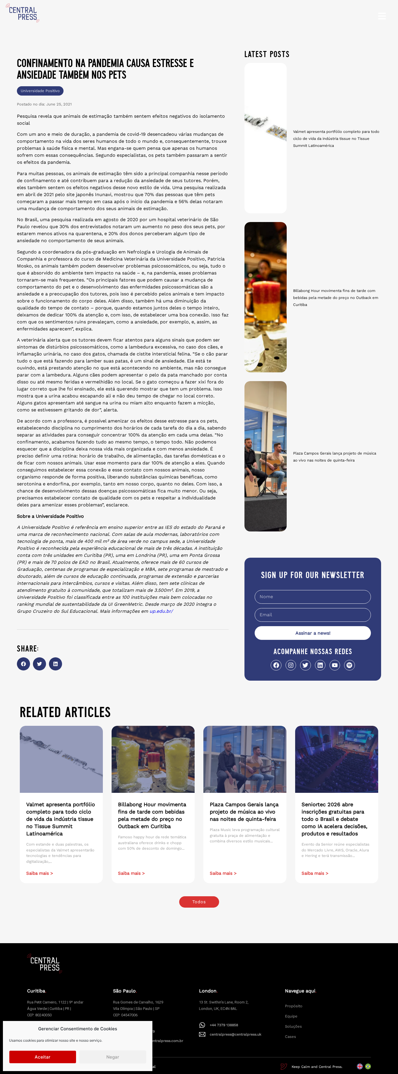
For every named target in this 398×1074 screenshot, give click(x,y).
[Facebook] (276, 665)
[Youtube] (335, 665)
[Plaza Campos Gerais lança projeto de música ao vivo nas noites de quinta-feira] (265, 456)
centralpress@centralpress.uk (235, 1034)
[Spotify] (349, 665)
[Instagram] (291, 665)
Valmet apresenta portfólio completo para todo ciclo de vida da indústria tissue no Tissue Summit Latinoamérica (336, 138)
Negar (112, 1057)
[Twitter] (305, 665)
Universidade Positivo (40, 91)
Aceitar (42, 1057)
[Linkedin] (320, 665)
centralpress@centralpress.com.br (153, 1041)
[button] (23, 663)
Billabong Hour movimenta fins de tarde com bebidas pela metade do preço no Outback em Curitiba (335, 297)
